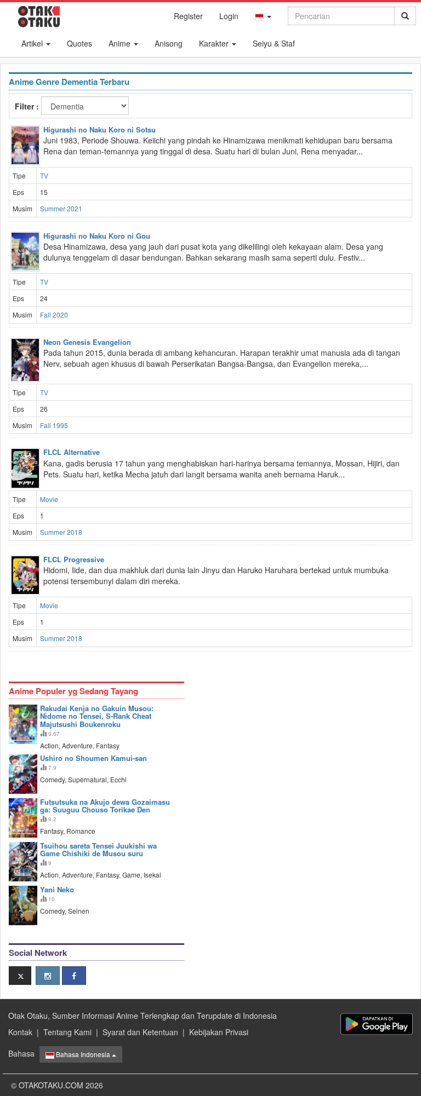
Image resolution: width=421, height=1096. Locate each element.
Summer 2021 (61, 208)
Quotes (79, 43)
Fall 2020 (54, 314)
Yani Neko (57, 889)
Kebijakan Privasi (218, 1031)
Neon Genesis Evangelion (87, 342)
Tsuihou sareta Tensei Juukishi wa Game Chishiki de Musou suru (98, 849)
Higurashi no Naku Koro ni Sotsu (99, 129)
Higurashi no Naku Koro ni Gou (96, 235)
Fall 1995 (54, 425)
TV (44, 175)
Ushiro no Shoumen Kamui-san (93, 758)
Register (188, 15)
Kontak (20, 1031)
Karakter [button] (215, 43)
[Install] (376, 1024)
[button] (263, 16)
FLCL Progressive (73, 559)
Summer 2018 (61, 532)
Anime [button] (121, 43)
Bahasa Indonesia (83, 1054)
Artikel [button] (33, 43)
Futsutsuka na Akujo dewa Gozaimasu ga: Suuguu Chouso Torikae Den (105, 806)
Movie (49, 499)
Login (228, 15)
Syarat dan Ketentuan (140, 1031)
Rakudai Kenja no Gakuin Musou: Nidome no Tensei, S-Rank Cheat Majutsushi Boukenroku (96, 716)
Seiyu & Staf (274, 43)
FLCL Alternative (71, 452)
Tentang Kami (67, 1031)
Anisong (169, 43)
